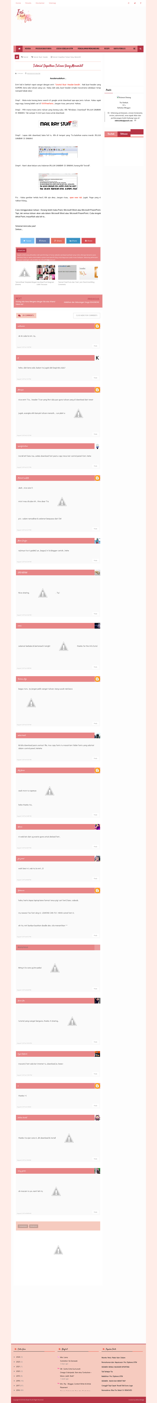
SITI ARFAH (22, 572)
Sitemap (52, 3)
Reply (95, 346)
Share (43, 240)
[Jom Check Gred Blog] (90, 272)
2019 (18, 1376)
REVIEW (28, 49)
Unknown (21, 890)
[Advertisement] (99, 26)
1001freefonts (47, 103)
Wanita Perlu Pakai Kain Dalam (113, 1357)
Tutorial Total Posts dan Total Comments (68, 283)
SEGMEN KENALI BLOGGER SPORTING (115, 1367)
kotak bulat (22, 735)
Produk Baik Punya (43, 49)
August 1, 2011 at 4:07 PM (24, 848)
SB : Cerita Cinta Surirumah (70, 1369)
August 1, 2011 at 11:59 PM (24, 1075)
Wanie (20, 827)
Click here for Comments (86, 315)
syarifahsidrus (23, 446)
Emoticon (33, 1226)
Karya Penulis (119, 49)
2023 (18, 1362)
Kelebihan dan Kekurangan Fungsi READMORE (81, 302)
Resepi (107, 49)
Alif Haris (21, 770)
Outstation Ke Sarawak (68, 1361)
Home (18, 3)
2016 (18, 1390)
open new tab (76, 197)
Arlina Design (140, 1400)
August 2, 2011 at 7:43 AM (24, 1160)
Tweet (28, 240)
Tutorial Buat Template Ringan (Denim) (25, 283)
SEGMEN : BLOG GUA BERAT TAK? (114, 1381)
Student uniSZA (23, 478)
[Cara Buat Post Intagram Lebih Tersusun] (47, 272)
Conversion (23, 1226)
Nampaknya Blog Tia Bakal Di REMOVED (117, 1390)
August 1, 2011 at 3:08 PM (24, 668)
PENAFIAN (21, 250)
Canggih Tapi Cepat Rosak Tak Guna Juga (117, 1385)
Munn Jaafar (22, 540)
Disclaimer (40, 3)
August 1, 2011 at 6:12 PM (24, 937)
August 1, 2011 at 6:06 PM (24, 880)
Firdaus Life (22, 679)
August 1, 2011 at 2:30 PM (24, 562)
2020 (18, 1371)
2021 (18, 1366)
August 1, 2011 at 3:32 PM (24, 759)
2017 (18, 1385)
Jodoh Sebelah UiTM (64, 49)
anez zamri (22, 1171)
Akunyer (21, 390)
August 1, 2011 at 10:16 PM (24, 1043)
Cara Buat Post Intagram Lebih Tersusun (45, 283)
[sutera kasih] (22, 1117)
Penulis (28, 3)
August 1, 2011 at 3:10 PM (24, 724)
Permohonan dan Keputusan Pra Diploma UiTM (119, 1362)
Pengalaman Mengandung (88, 49)
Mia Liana (64, 1357)
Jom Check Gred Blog (86, 282)
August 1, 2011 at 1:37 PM (24, 379)
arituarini (21, 326)
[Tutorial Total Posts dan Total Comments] (68, 272)
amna (20, 626)
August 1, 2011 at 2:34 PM (24, 615)
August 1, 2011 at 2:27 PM (24, 530)
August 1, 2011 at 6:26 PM (24, 990)
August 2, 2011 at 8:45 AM (24, 1213)
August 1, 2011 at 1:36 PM (24, 347)
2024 (18, 1357)
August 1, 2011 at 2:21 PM (24, 467)
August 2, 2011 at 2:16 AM (24, 1107)
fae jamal (21, 858)
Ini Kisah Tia (28, 1400)
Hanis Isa (21, 1000)
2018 (18, 1381)
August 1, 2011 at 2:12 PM (24, 435)
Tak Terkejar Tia (107, 1371)
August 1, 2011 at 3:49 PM (24, 816)
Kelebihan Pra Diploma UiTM (112, 1376)
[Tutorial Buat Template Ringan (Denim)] (26, 272)
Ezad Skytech (22, 1054)
